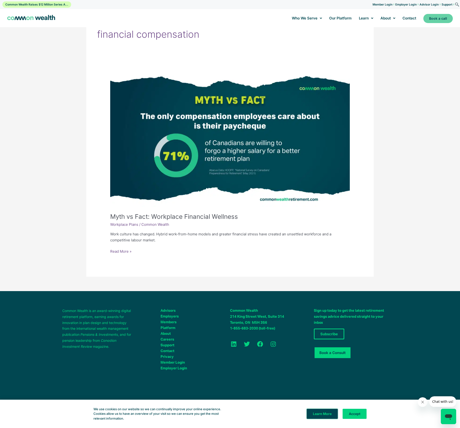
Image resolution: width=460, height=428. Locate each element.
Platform (168, 328)
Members (169, 322)
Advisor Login (429, 4)
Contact (409, 18)
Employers (170, 316)
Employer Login (406, 4)
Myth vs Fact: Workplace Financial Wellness (174, 216)
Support (447, 4)
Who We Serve (304, 18)
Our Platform (340, 18)
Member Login (382, 4)
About (385, 18)
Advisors (168, 310)
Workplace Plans (124, 224)
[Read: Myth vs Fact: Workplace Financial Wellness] (230, 139)
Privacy (167, 357)
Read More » (121, 251)
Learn (364, 18)
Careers (167, 339)
